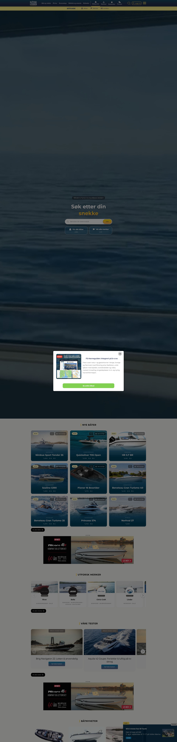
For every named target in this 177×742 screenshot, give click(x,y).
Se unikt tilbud (88, 386)
